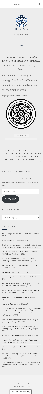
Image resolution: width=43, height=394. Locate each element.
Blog (21, 46)
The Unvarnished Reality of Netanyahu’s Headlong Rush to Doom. (18, 260)
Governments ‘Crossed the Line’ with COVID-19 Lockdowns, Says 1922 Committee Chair (21, 363)
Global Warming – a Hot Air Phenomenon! (18, 347)
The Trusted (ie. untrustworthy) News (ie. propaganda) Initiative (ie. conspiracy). (18, 327)
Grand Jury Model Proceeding (18, 150)
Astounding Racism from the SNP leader (18, 233)
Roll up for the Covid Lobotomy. (15, 335)
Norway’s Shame (8, 304)
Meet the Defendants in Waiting (14, 297)
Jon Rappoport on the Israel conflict (16, 277)
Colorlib (37, 384)
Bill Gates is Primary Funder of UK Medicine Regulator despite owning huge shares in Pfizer (21, 355)
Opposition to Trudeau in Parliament (21, 139)
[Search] (39, 4)
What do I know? (8, 240)
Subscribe (10, 199)
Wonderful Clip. (8, 272)
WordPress (26, 386)
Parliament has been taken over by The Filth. (20, 265)
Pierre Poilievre (21, 135)
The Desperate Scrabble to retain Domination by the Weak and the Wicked (21, 246)
